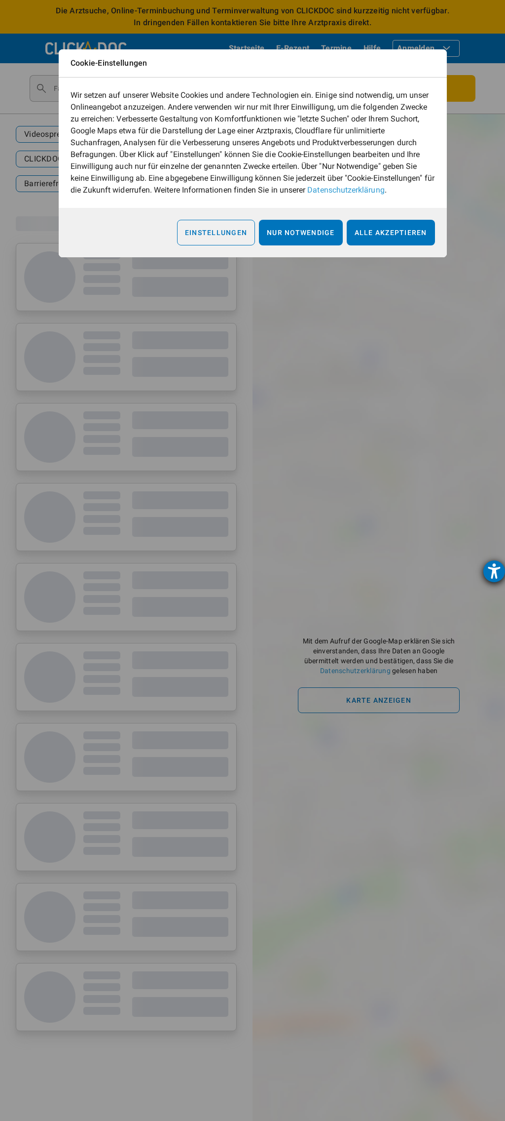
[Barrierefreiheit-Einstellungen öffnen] (494, 571)
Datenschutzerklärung (345, 190)
